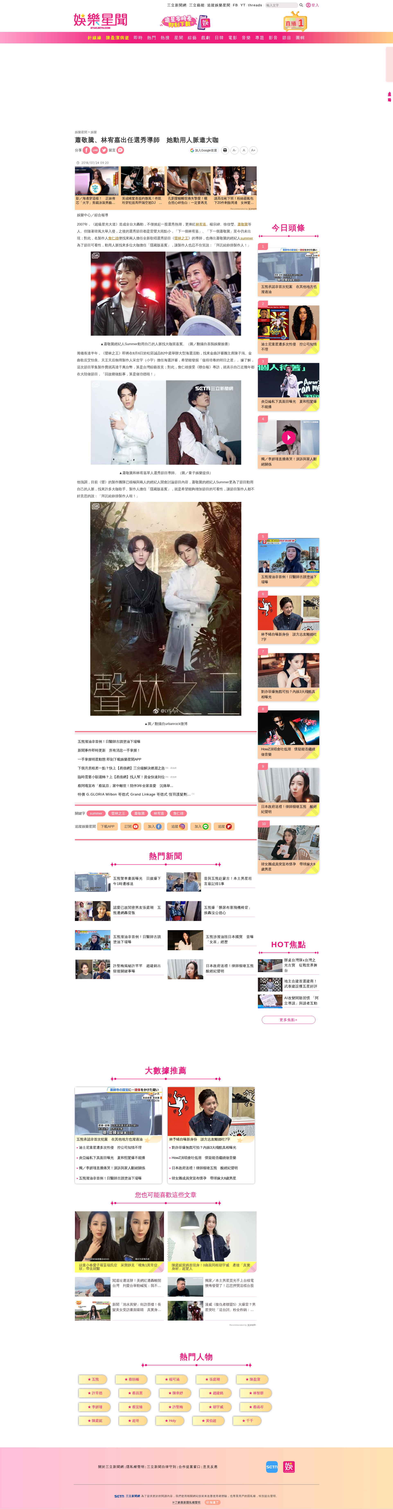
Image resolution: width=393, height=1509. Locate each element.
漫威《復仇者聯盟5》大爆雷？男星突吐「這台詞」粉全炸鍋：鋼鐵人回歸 (230, 1307)
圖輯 (300, 37)
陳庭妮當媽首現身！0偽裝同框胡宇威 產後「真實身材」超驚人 (211, 1266)
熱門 (152, 37)
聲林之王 (181, 238)
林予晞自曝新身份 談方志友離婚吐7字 (199, 1139)
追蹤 (174, 826)
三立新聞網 (177, 5)
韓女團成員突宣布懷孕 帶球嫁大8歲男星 (204, 1178)
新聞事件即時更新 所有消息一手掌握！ (109, 750)
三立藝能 (197, 5)
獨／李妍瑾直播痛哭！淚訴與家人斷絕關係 (112, 1168)
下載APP (107, 826)
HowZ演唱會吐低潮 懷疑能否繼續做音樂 (204, 1158)
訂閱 (128, 826)
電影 (233, 37)
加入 (151, 826)
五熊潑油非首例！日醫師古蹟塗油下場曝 (109, 742)
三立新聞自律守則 (161, 1466)
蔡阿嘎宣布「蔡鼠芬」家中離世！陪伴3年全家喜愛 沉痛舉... (125, 786)
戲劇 (206, 37)
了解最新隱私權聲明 (188, 1502)
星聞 (179, 37)
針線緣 (95, 37)
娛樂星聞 (81, 132)
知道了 (214, 1502)
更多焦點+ (289, 1020)
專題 (260, 37)
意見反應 (210, 1466)
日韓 (219, 37)
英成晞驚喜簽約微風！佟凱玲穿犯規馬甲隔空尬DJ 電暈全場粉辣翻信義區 (142, 201)
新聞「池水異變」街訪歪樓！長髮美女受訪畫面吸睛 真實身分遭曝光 (136, 1307)
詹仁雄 (113, 238)
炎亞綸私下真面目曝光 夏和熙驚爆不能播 (112, 1158)
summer (247, 238)
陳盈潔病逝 (118, 37)
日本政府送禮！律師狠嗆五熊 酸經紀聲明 (205, 1168)
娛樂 (94, 132)
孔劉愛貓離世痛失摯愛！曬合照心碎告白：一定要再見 (187, 200)
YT (243, 5)
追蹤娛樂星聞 (218, 5)
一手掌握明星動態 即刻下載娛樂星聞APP (109, 759)
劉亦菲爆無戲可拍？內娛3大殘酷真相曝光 (204, 1147)
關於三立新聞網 (111, 1466)
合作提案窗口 (190, 1466)
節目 (287, 37)
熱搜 (165, 37)
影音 (273, 37)
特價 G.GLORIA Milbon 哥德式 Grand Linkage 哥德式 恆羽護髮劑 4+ (135, 794)
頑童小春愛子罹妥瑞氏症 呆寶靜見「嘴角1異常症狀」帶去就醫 (118, 1266)
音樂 (246, 37)
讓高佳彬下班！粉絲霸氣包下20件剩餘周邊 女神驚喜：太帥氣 (233, 201)
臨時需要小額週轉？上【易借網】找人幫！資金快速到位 (121, 777)
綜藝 (192, 37)
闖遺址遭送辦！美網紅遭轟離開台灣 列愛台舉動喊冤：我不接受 (136, 1283)
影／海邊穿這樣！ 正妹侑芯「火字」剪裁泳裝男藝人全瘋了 (95, 201)
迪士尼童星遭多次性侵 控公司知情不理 (110, 1147)
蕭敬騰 (242, 224)
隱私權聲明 (135, 1466)
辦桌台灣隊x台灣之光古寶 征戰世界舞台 (300, 965)
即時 (138, 37)
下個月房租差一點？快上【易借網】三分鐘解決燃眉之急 (121, 768)
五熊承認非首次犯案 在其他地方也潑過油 (110, 1139)
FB (235, 5)
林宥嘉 (201, 224)
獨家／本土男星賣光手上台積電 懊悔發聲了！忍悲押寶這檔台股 (231, 1283)
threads (255, 5)
